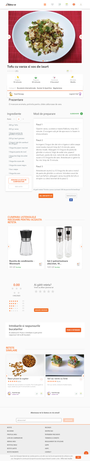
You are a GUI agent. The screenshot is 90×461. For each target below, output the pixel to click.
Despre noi (49, 431)
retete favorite (12, 452)
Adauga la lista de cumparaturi (18, 181)
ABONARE (68, 420)
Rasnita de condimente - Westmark (21, 262)
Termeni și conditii (52, 438)
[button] (9, 37)
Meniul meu (11, 441)
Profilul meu (12, 434)
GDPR (47, 445)
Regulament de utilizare (54, 441)
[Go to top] (86, 453)
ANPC (47, 448)
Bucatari (10, 431)
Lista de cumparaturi (14, 438)
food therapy (19, 94)
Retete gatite (12, 448)
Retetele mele (12, 445)
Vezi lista (18, 187)
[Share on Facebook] (71, 199)
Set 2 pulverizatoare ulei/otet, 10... (57, 262)
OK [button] (78, 457)
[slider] (11, 71)
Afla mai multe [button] (66, 458)
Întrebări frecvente (52, 434)
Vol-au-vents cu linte (57, 378)
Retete (9, 427)
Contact (48, 452)
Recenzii (48, 427)
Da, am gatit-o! (46, 196)
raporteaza (71, 196)
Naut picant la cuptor (18, 378)
